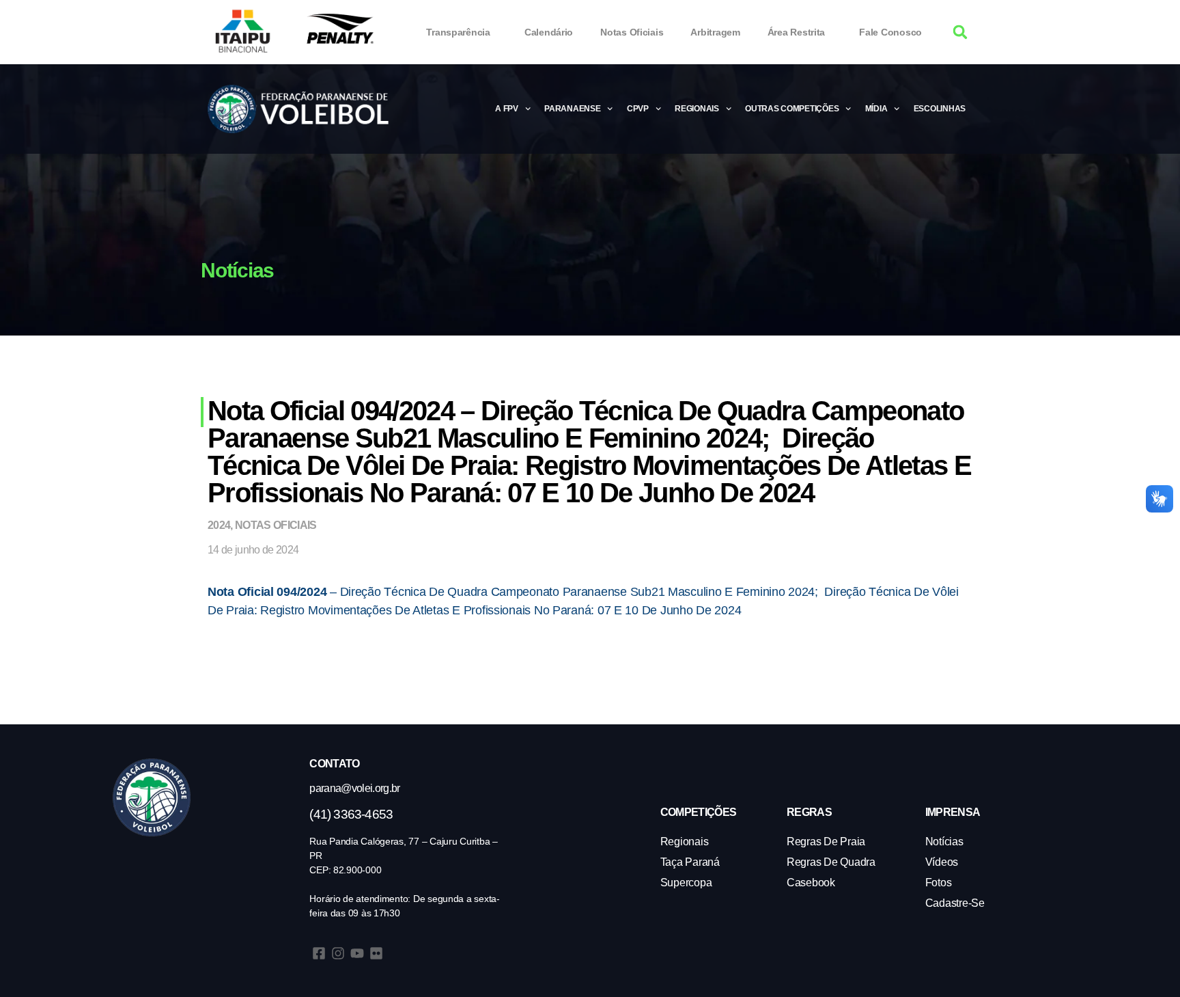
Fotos (938, 882)
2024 (219, 525)
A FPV (506, 108)
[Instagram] (338, 953)
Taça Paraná (690, 862)
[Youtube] (357, 953)
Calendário (548, 32)
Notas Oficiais (631, 32)
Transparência (458, 32)
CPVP (638, 108)
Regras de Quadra (831, 862)
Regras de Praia (826, 841)
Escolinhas (940, 108)
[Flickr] (376, 953)
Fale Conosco (890, 32)
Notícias (944, 841)
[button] (960, 32)
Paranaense (572, 108)
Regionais (697, 108)
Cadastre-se (955, 903)
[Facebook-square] (318, 953)
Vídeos (941, 862)
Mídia (876, 108)
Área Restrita (797, 32)
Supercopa (686, 882)
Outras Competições (792, 108)
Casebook (811, 882)
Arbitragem (715, 32)
